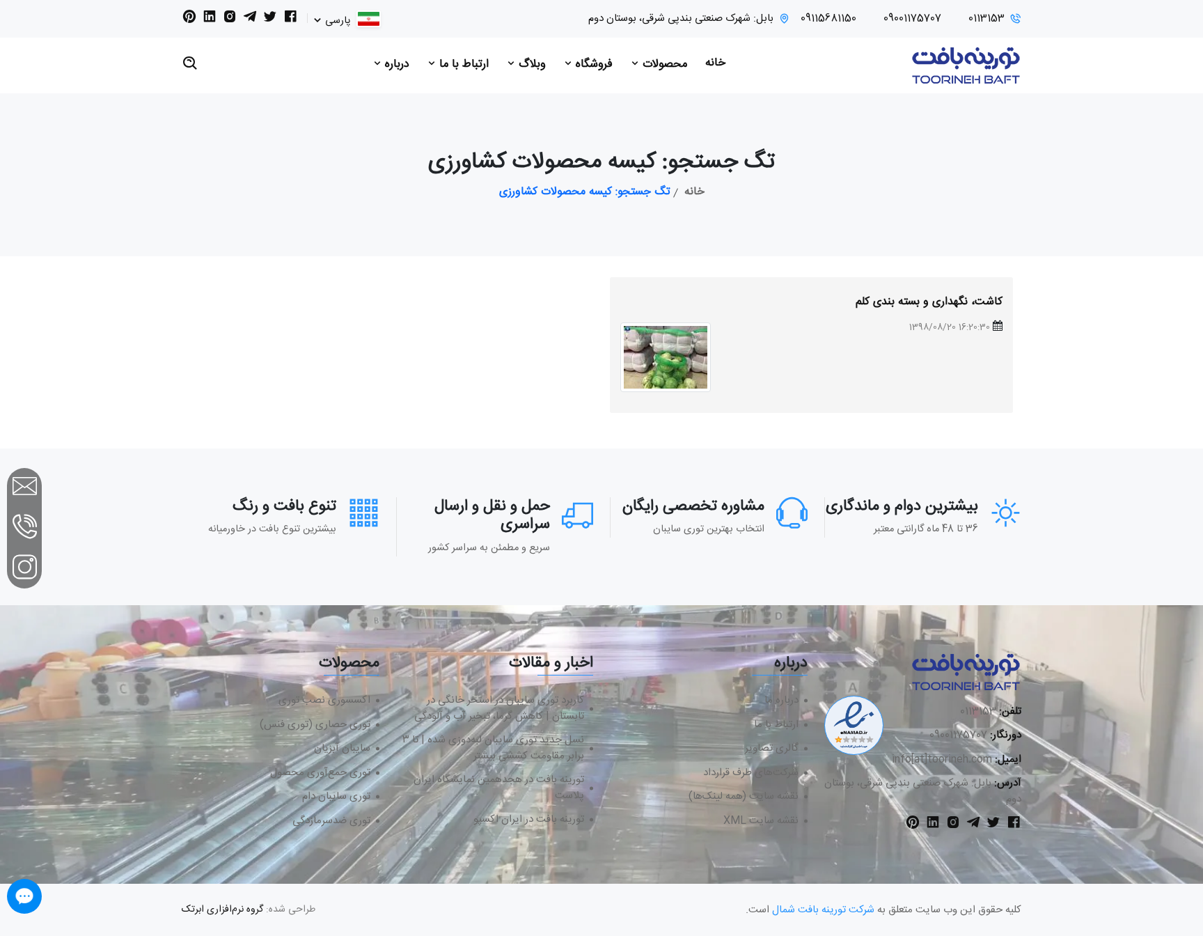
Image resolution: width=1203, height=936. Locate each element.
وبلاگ (530, 64)
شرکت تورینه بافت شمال (823, 910)
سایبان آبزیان (342, 749)
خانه (715, 63)
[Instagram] (229, 19)
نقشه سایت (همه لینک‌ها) (744, 797)
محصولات (663, 64)
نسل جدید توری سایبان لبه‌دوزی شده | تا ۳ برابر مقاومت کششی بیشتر (493, 748)
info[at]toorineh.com (942, 759)
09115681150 (828, 19)
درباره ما (781, 701)
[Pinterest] (189, 19)
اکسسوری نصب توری (324, 701)
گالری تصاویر (772, 749)
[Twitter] (270, 19)
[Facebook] (290, 19)
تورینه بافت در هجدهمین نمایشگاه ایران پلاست (499, 788)
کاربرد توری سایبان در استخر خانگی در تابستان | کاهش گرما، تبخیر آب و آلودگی (499, 708)
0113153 (986, 19)
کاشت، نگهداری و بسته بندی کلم (929, 301)
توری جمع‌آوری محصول (320, 773)
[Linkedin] (209, 19)
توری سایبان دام (336, 797)
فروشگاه (592, 64)
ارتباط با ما (462, 64)
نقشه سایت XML (761, 821)
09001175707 (912, 19)
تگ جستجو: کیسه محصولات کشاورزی (584, 192)
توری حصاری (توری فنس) (315, 725)
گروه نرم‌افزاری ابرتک (222, 909)
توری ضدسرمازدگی (331, 821)
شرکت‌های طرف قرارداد (751, 773)
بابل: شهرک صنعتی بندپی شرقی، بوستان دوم (680, 19)
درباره (395, 64)
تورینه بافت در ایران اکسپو (528, 820)
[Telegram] (250, 19)
